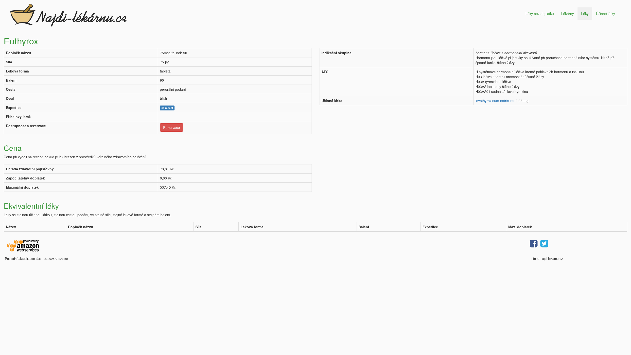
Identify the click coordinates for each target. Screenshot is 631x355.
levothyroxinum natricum (494, 100)
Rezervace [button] (171, 127)
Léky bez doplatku (540, 13)
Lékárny (567, 13)
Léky (585, 13)
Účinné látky (605, 13)
